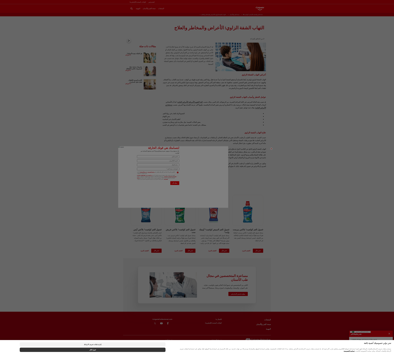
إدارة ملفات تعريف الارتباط (92, 344)
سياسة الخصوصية (349, 351)
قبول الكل (92, 350)
